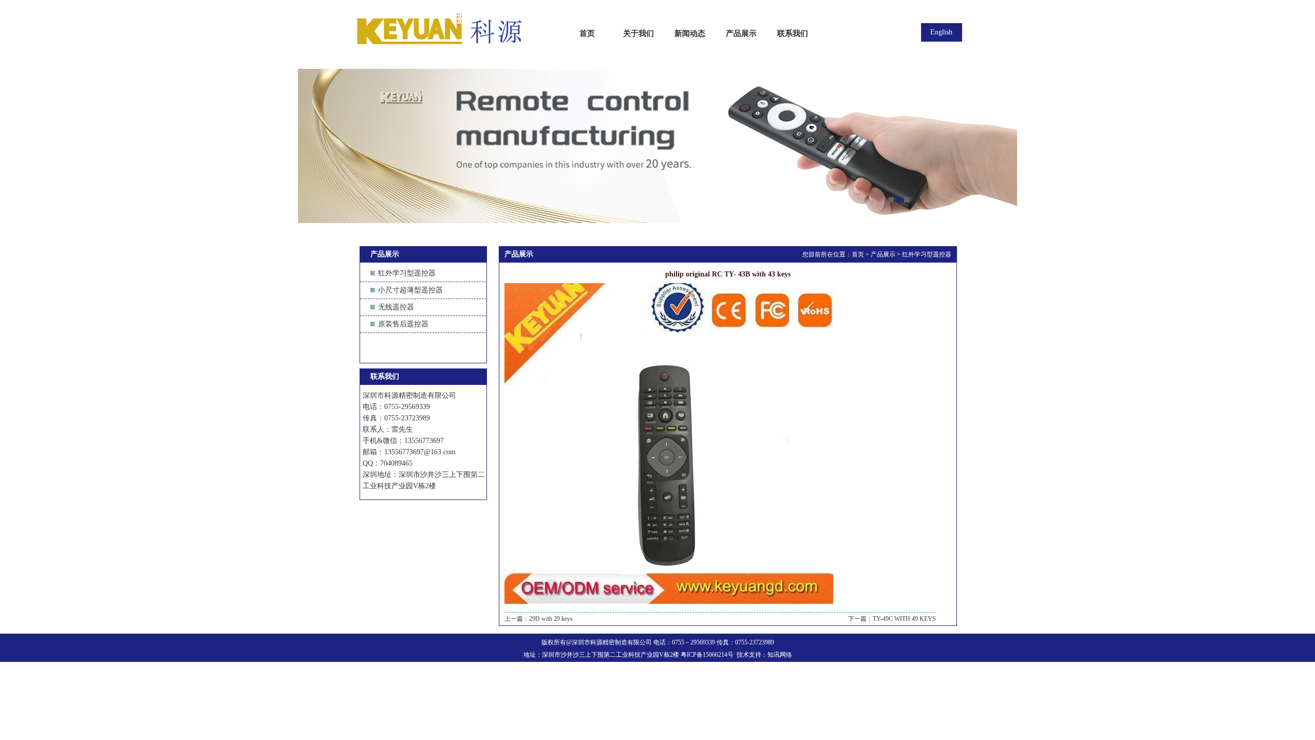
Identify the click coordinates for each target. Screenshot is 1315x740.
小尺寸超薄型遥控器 (410, 290)
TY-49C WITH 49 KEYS (904, 618)
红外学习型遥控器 (407, 273)
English (941, 32)
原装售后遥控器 (403, 324)
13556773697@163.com (420, 452)
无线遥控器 (396, 307)
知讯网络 (779, 654)
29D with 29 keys (551, 618)
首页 (858, 254)
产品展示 (883, 254)
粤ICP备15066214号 (707, 654)
